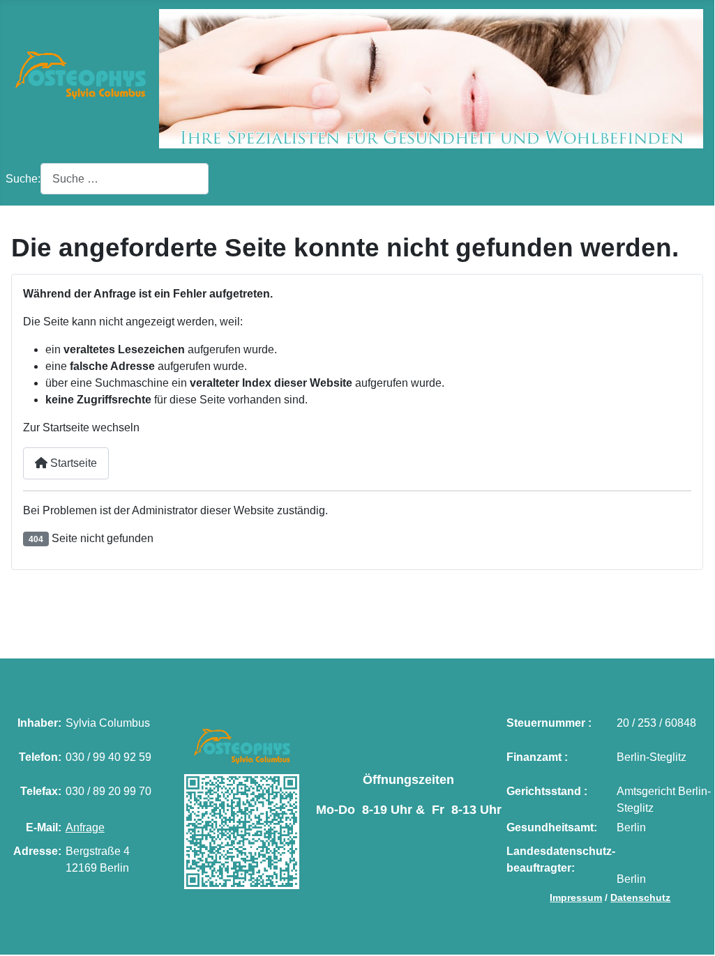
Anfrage (85, 827)
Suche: (23, 179)
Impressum (576, 897)
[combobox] (124, 178)
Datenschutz (640, 897)
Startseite (72, 463)
